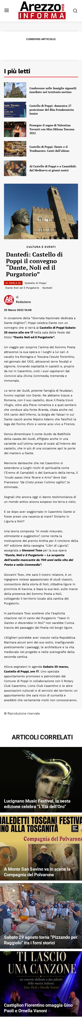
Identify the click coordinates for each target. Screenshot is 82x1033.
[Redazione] (10, 300)
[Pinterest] (36, 49)
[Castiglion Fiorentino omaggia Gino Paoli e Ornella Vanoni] (41, 984)
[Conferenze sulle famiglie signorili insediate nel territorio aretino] (15, 90)
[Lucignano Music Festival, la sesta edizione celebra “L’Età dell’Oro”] (41, 780)
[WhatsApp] (45, 49)
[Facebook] (18, 49)
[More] (64, 49)
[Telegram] (55, 49)
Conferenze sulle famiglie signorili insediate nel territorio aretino (52, 90)
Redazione (23, 302)
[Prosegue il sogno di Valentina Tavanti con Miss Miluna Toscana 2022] (15, 129)
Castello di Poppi (36, 283)
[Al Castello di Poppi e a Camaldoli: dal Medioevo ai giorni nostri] (15, 168)
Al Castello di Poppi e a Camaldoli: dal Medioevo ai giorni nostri (53, 168)
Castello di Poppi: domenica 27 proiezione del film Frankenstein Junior (51, 109)
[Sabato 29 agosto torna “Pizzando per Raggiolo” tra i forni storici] (41, 916)
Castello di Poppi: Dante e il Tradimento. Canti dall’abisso (49, 149)
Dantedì (47, 287)
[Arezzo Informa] (42, 10)
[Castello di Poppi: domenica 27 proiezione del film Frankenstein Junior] (15, 109)
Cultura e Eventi (41, 246)
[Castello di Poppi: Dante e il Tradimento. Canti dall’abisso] (15, 149)
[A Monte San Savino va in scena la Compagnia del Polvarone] (41, 848)
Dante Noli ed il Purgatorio (22, 287)
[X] (27, 49)
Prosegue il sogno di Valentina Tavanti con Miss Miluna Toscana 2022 (51, 129)
